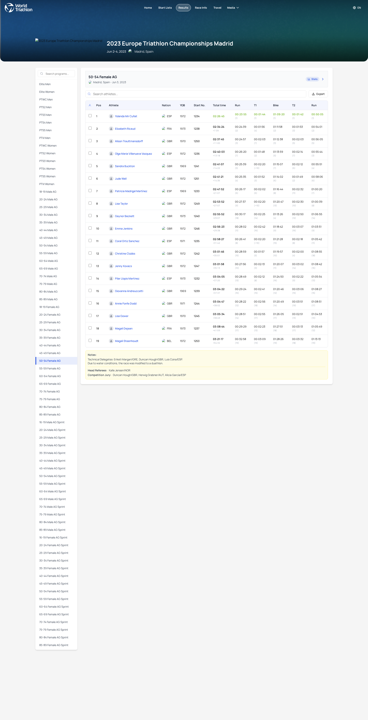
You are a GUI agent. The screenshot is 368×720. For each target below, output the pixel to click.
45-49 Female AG (49, 353)
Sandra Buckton (125, 166)
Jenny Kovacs (123, 266)
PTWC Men (46, 99)
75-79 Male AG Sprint (52, 514)
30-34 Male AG (48, 214)
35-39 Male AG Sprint (52, 453)
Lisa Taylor (121, 203)
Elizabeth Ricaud (125, 128)
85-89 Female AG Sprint (53, 645)
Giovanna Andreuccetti (129, 291)
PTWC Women (48, 145)
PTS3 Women (47, 161)
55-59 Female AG (49, 368)
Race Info (201, 7)
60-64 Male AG (48, 261)
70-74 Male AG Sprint (52, 506)
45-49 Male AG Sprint (52, 468)
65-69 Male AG (48, 268)
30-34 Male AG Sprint (52, 445)
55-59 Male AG (48, 253)
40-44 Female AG (49, 345)
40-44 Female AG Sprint (53, 576)
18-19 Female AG (49, 307)
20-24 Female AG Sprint (53, 545)
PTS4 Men (45, 122)
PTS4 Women (47, 168)
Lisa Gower (121, 316)
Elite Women (46, 92)
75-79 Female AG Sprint (53, 629)
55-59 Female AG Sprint (53, 599)
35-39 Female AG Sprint (53, 568)
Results (183, 7)
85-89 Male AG (48, 299)
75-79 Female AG (49, 399)
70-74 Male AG (48, 276)
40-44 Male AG (48, 230)
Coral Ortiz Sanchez (127, 241)
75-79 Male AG (48, 284)
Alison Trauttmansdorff (129, 141)
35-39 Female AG (49, 337)
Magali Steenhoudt (126, 341)
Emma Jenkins (123, 228)
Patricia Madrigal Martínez (131, 191)
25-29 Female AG (49, 322)
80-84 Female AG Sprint (53, 637)
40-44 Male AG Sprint (52, 460)
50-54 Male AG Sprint (52, 476)
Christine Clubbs (125, 253)
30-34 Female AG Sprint (53, 560)
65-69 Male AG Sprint (52, 499)
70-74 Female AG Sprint (53, 622)
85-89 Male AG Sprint (52, 530)
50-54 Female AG (50, 360)
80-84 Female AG (49, 407)
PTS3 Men (45, 115)
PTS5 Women (47, 176)
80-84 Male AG (48, 291)
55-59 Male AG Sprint (52, 483)
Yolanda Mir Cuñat (126, 116)
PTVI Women (46, 184)
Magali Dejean (123, 328)
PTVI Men (44, 138)
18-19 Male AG (47, 191)
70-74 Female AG (49, 391)
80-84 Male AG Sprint (52, 522)
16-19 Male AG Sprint (52, 422)
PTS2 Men (45, 107)
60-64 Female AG (50, 376)
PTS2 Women (47, 153)
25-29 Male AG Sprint (52, 437)
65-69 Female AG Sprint (54, 614)
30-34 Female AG (49, 330)
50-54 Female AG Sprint (53, 591)
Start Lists (165, 7)
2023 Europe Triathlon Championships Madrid (170, 43)
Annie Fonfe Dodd (125, 303)
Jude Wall (121, 178)
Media (231, 7)
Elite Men (45, 84)
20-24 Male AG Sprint (52, 430)
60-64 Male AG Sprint (52, 491)
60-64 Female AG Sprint (54, 606)
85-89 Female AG (49, 414)
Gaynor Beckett (124, 216)
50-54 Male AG (48, 245)
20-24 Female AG (49, 314)
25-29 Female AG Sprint (53, 553)
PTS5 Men (45, 130)
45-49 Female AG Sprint (53, 583)
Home (148, 7)
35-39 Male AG (48, 222)
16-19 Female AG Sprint (53, 537)
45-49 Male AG (48, 238)
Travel (217, 7)
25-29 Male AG (48, 207)
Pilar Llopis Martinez (127, 278)
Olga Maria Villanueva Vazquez (133, 153)
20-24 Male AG (48, 199)
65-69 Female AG (50, 384)
